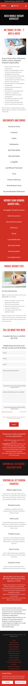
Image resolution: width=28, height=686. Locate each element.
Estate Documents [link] (14, 655)
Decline (7, 682)
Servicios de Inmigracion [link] (14, 666)
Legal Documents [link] (14, 649)
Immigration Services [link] (14, 668)
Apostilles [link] (14, 664)
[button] (25, 6)
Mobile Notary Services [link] (14, 651)
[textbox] (14, 353)
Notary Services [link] (14, 642)
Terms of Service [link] (15, 418)
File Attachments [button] (7, 412)
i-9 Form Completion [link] (14, 660)
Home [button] (14, 640)
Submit (14, 424)
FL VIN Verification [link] (14, 657)
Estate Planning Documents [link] (14, 662)
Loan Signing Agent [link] (14, 647)
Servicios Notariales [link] (14, 644)
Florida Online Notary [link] (14, 653)
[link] (10, 6)
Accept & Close (20, 682)
